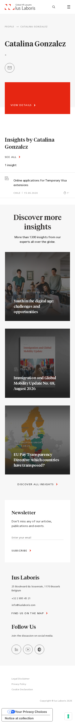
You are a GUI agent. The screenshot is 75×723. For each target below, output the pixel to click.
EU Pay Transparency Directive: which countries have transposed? (36, 460)
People (9, 27)
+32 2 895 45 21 (21, 598)
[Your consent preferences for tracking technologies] (68, 716)
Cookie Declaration (22, 690)
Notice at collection (19, 718)
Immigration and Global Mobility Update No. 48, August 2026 (35, 383)
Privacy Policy (19, 684)
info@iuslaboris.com (23, 605)
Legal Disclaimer (21, 679)
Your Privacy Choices (31, 712)
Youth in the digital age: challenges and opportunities (34, 306)
